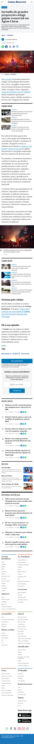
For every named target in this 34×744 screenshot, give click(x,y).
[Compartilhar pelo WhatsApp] (25, 412)
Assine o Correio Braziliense (8, 609)
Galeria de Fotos (22, 636)
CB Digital (4, 601)
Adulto (19, 661)
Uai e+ (19, 705)
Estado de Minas (22, 701)
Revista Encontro (25, 684)
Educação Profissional (23, 581)
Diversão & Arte (5, 576)
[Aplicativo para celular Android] (24, 721)
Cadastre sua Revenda (7, 695)
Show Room (21, 631)
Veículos (20, 654)
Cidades (3, 564)
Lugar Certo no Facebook (24, 638)
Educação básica (22, 560)
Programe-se (4, 635)
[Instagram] (19, 729)
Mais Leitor (4, 645)
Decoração (20, 633)
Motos (3, 688)
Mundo (3, 574)
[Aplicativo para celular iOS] (24, 715)
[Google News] (13, 47)
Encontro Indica (22, 694)
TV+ (2, 642)
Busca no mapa (22, 622)
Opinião (3, 583)
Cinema (3, 633)
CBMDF (17, 353)
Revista (20, 689)
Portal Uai (20, 703)
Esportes (3, 578)
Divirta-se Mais (7, 630)
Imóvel (21, 614)
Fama (2, 617)
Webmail (3, 626)
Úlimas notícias (22, 626)
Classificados (23, 647)
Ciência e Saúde (5, 581)
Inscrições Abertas (22, 599)
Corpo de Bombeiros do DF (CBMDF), (16, 92)
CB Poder (20, 678)
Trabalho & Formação (23, 564)
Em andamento (22, 597)
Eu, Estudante (24, 557)
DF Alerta (20, 673)
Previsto (20, 595)
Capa (2, 562)
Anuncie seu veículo (6, 676)
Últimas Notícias (22, 571)
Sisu (19, 579)
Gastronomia (4, 622)
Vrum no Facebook (6, 690)
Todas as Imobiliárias (23, 641)
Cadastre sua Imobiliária (24, 643)
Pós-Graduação (22, 583)
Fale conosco (21, 586)
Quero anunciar (22, 649)
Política (3, 566)
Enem (19, 569)
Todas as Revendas (6, 692)
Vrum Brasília (21, 681)
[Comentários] (17, 47)
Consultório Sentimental (7, 619)
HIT (2, 640)
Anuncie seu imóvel (23, 619)
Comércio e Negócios (23, 665)
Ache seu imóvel (22, 617)
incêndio (8, 79)
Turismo (3, 590)
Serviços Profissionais (23, 663)
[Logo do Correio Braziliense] (17, 2)
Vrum (3, 670)
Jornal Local (21, 676)
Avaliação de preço (6, 683)
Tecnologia (4, 588)
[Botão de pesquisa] (32, 2)
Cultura (20, 574)
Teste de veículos (5, 681)
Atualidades (21, 692)
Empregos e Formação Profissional (23, 657)
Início (3, 35)
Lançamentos (21, 624)
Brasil (2, 569)
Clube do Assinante (6, 606)
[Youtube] (23, 729)
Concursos (22, 589)
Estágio (20, 567)
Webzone (3, 624)
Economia (4, 571)
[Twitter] (10, 47)
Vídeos (3, 685)
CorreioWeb (6, 614)
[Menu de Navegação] (2, 2)
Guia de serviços (22, 629)
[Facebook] (6, 47)
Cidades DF (10, 35)
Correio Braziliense (6, 558)
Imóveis (20, 652)
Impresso (5, 594)
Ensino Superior (22, 562)
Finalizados (20, 602)
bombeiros (7, 353)
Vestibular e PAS (22, 576)
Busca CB (3, 604)
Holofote (3, 586)
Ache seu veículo (5, 673)
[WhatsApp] (2, 47)
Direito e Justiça (5, 599)
